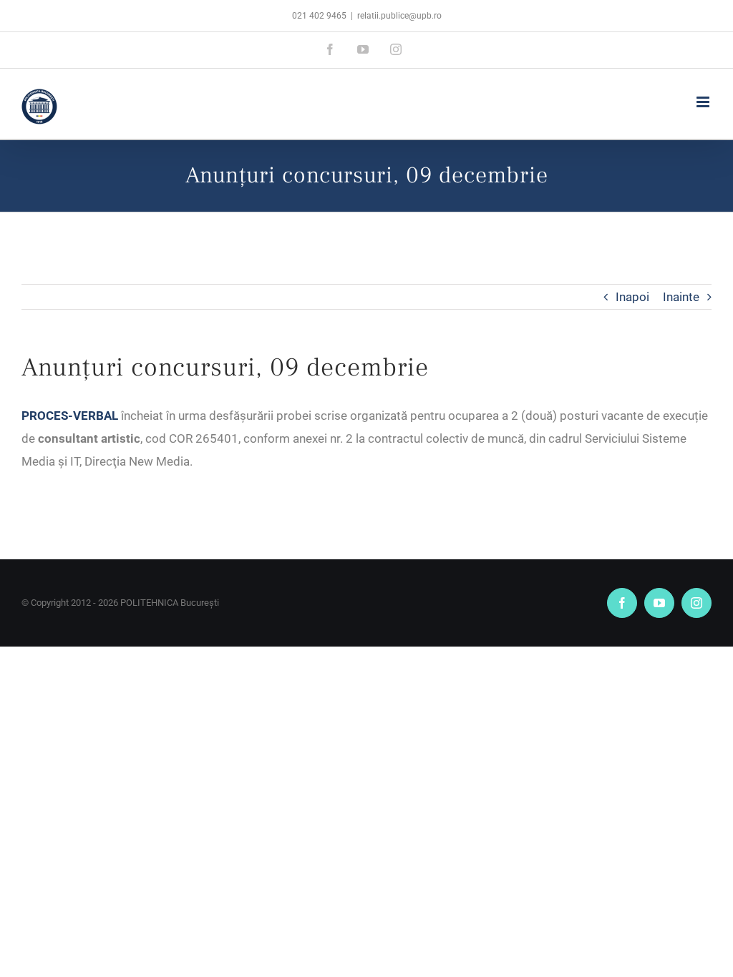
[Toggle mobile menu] (704, 101)
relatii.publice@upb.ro (399, 16)
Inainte (681, 297)
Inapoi (632, 297)
